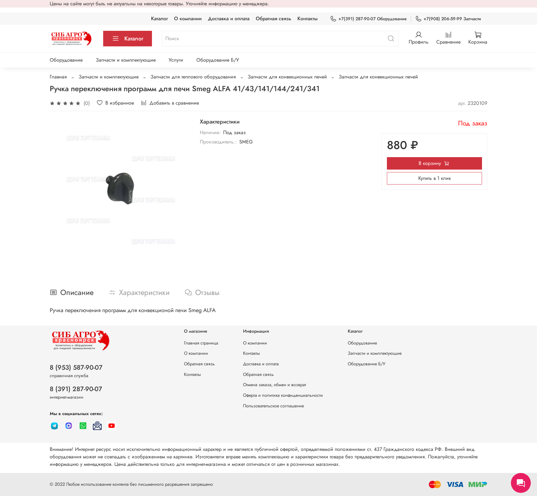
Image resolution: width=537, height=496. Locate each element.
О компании (188, 18)
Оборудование (66, 59)
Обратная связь (273, 18)
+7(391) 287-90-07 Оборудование (372, 19)
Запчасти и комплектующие (126, 59)
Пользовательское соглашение (273, 406)
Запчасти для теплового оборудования (193, 76)
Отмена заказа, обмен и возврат (274, 384)
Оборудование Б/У (217, 59)
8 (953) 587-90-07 (76, 367)
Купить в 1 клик (434, 178)
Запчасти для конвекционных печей (287, 76)
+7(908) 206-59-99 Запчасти (452, 19)
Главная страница (201, 343)
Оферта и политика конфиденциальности (283, 395)
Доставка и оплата (229, 18)
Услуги (176, 59)
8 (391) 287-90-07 (76, 389)
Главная (58, 76)
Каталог (159, 18)
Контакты (307, 18)
